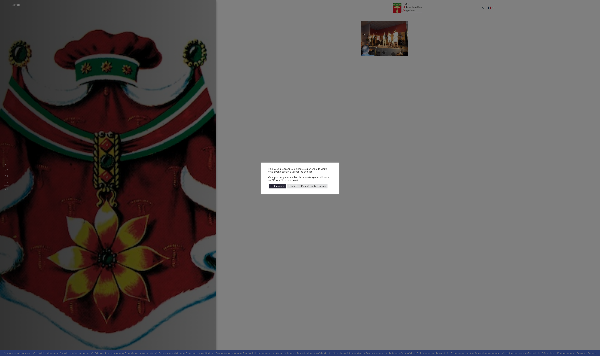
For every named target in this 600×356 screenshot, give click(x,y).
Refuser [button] (293, 186)
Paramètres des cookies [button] (313, 186)
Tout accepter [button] (277, 186)
